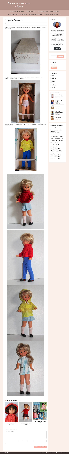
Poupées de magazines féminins (51, 14)
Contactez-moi (57, 48)
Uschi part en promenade (25, 423)
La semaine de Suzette (55, 132)
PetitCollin (53, 140)
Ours (62, 138)
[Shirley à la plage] (52, 118)
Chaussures (60, 125)
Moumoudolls (54, 82)
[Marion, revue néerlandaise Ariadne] (52, 113)
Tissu (53, 142)
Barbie (52, 125)
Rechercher (53, 54)
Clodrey (53, 128)
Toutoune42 (54, 84)
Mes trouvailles (23, 14)
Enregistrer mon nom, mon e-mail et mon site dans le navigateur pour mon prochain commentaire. (24, 443)
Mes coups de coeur (54, 11)
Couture (62, 128)
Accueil (41, 452)
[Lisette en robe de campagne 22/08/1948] (52, 96)
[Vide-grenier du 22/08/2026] (52, 107)
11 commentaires (57, 108)
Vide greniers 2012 (56, 151)
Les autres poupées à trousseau (17, 11)
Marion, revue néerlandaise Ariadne (59, 112)
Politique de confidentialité (61, 452)
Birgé (57, 125)
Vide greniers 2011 (55, 149)
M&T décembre (55, 138)
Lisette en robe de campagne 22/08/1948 (59, 95)
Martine (59, 138)
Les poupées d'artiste (30, 11)
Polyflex (58, 140)
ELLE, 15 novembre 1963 (12, 423)
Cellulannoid (54, 78)
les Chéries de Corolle (55, 134)
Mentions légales (53, 452)
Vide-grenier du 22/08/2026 (58, 106)
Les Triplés (53, 136)
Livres (60, 136)
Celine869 (53, 77)
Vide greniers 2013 (55, 153)
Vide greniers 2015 (55, 157)
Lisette (57, 136)
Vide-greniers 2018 (54, 145)
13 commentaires (57, 114)
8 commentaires (57, 119)
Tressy (56, 142)
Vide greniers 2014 (56, 155)
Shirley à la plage (58, 117)
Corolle (57, 128)
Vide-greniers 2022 (54, 147)
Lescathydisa (54, 85)
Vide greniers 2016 (55, 159)
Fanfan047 (53, 81)
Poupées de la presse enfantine (35, 14)
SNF (51, 142)
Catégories (48, 452)
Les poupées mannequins (43, 11)
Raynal (62, 140)
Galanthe (53, 87)
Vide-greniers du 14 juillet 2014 (40, 422)
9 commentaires (57, 97)
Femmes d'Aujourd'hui (58, 129)
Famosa (52, 129)
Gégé (54, 131)
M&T (52, 138)
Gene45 (53, 75)
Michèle (7, 24)
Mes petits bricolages (13, 14)
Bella (54, 125)
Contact (44, 452)
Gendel (52, 131)
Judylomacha (54, 79)
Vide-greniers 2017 (55, 144)
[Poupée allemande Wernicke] (52, 102)
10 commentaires (57, 103)
